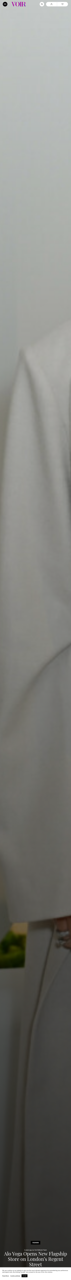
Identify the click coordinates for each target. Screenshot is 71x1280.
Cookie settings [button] (15, 1276)
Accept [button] (24, 1275)
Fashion (35, 1243)
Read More (5, 1276)
